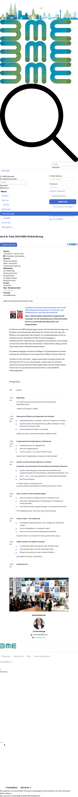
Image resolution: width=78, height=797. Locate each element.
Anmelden (62, 202)
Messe (4, 191)
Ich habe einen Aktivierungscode (61, 216)
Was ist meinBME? (56, 219)
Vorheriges (12, 788)
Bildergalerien (7, 227)
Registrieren (54, 212)
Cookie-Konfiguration (42, 656)
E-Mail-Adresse (55, 176)
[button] (39, 123)
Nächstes (25, 788)
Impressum (6, 656)
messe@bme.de (40, 637)
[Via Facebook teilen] (72, 244)
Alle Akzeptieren (34, 796)
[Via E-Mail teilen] (77, 244)
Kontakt (6, 205)
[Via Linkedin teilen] (70, 244)
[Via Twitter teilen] (68, 244)
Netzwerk (9, 21)
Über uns (5, 200)
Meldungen (6, 209)
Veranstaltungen (8, 214)
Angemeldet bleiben (59, 196)
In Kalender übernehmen (15, 256)
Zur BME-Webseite (7, 176)
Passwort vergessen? (57, 191)
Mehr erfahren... (6, 793)
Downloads (6, 222)
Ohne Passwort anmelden (63, 207)
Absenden (56, 167)
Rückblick (7, 218)
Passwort (53, 184)
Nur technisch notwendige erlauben (14, 796)
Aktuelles (5, 196)
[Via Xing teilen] (74, 244)
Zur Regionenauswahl (8, 179)
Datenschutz (19, 656)
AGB (28, 656)
